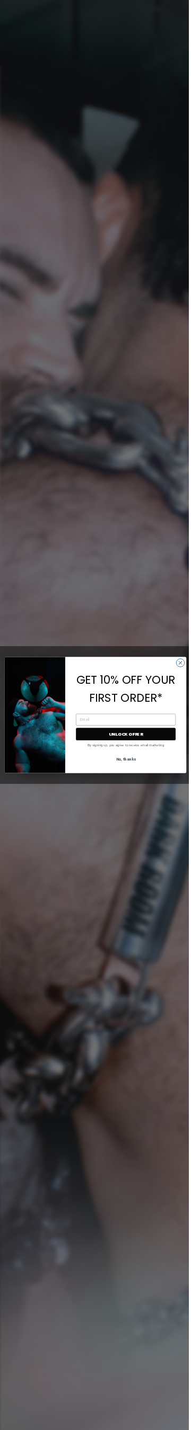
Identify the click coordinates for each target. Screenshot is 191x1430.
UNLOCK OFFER (126, 733)
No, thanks (126, 759)
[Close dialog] (180, 663)
